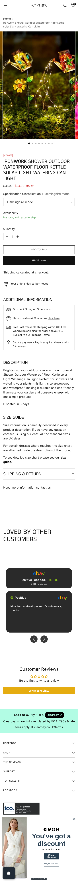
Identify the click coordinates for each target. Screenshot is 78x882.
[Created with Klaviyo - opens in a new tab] (39, 879)
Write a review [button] (39, 691)
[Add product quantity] (17, 236)
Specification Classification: (36, 194)
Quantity (9, 229)
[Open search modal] (65, 5)
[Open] (9, 873)
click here (53, 318)
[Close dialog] (73, 819)
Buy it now (39, 260)
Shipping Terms (40, 334)
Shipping (9, 272)
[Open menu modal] (5, 5)
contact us (43, 487)
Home (7, 18)
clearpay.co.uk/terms (48, 727)
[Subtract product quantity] (6, 236)
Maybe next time (51, 864)
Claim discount (51, 856)
